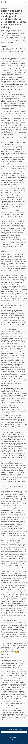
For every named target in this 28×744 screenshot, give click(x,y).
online (17, 651)
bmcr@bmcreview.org (13, 737)
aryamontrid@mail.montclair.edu (12, 51)
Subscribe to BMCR (14, 732)
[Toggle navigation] (25, 3)
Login (14, 740)
